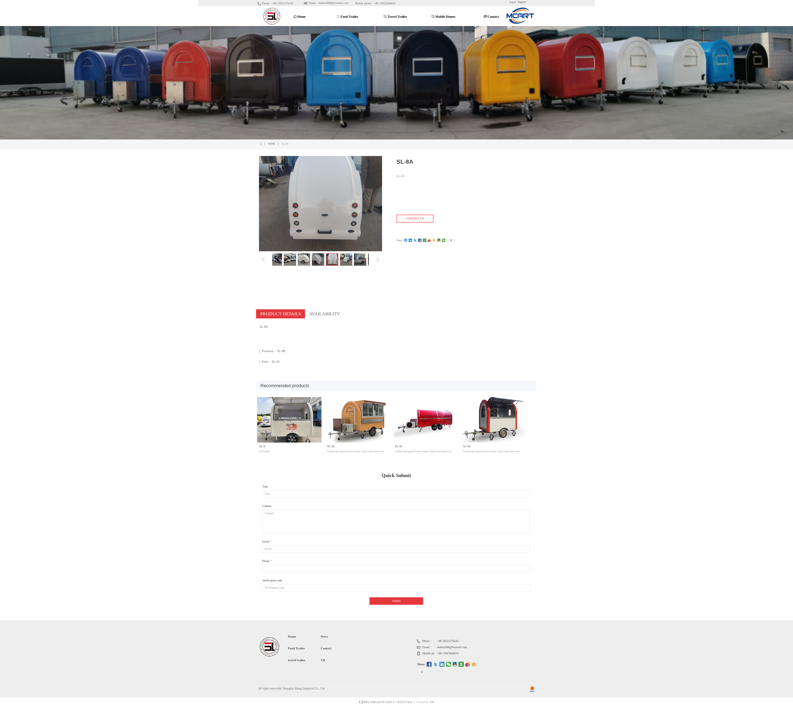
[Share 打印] (405, 240)
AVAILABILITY (324, 313)
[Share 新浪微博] (429, 240)
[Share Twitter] (415, 240)
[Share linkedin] (410, 240)
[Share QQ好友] (439, 240)
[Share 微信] (443, 240)
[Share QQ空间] (434, 240)
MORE (271, 143)
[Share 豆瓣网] (424, 240)
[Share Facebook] (420, 240)
